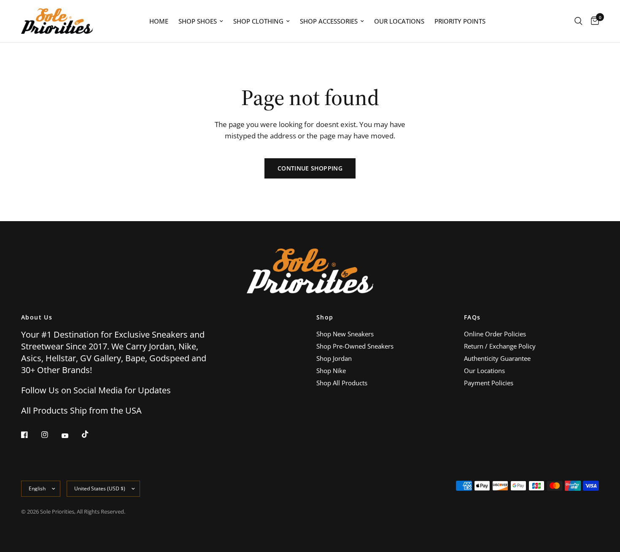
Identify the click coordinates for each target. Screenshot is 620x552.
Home (158, 21)
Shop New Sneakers (345, 334)
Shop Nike (331, 370)
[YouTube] (71, 435)
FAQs (472, 317)
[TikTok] (91, 434)
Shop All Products (341, 383)
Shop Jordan (334, 358)
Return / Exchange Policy (500, 346)
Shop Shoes (197, 21)
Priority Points (459, 21)
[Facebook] (30, 434)
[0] (593, 21)
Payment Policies (488, 383)
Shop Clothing (258, 21)
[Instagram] (50, 434)
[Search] (578, 21)
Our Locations (399, 21)
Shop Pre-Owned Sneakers (355, 346)
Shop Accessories (329, 21)
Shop (325, 317)
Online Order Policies (495, 334)
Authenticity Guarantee (497, 358)
